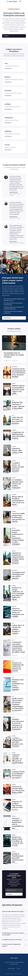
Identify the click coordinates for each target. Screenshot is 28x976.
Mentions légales (11, 968)
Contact (18, 968)
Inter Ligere (12, 1)
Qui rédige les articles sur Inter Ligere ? (12, 939)
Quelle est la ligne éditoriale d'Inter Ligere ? (13, 911)
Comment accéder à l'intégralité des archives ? (11, 945)
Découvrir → (7, 35)
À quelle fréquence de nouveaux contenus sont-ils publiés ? (13, 934)
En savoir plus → (8, 318)
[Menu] (20, 1)
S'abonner (9, 894)
